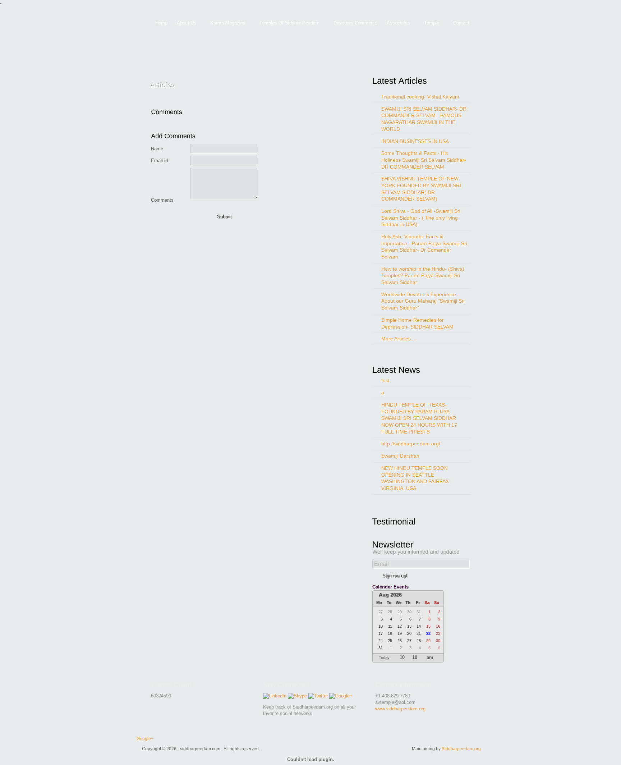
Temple (429, 23)
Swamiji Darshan (400, 456)
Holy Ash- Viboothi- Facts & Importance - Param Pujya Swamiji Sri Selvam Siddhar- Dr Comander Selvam (424, 247)
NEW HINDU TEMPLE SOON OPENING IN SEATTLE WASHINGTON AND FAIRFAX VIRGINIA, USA (415, 478)
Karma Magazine (225, 23)
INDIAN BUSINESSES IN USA (415, 141)
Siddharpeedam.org (461, 748)
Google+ (145, 738)
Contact (461, 23)
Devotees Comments (355, 23)
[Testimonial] (396, 521)
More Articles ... (399, 339)
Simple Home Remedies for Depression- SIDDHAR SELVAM (417, 323)
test (385, 380)
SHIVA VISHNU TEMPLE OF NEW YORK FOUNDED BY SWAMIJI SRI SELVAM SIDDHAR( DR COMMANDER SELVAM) (421, 189)
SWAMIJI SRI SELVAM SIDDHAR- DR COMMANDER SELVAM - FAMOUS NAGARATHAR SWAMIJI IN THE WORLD (423, 119)
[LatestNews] (399, 370)
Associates (396, 23)
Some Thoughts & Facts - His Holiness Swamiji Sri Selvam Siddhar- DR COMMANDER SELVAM (423, 159)
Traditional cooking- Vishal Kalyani (420, 97)
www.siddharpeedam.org (400, 708)
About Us (184, 23)
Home (161, 23)
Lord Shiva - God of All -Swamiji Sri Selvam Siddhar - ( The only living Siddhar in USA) (420, 217)
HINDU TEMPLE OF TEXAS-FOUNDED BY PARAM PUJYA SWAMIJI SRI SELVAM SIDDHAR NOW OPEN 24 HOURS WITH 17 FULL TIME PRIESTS (419, 418)
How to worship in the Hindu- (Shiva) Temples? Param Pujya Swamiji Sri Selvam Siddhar (422, 275)
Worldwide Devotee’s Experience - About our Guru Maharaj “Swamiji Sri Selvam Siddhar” (423, 301)
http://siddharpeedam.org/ (410, 443)
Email (381, 564)
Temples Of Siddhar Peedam (287, 23)
